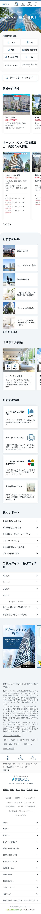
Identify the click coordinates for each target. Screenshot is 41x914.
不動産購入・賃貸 (30, 764)
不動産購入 (9, 767)
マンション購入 (22, 767)
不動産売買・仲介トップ (11, 764)
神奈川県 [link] (6, 770)
